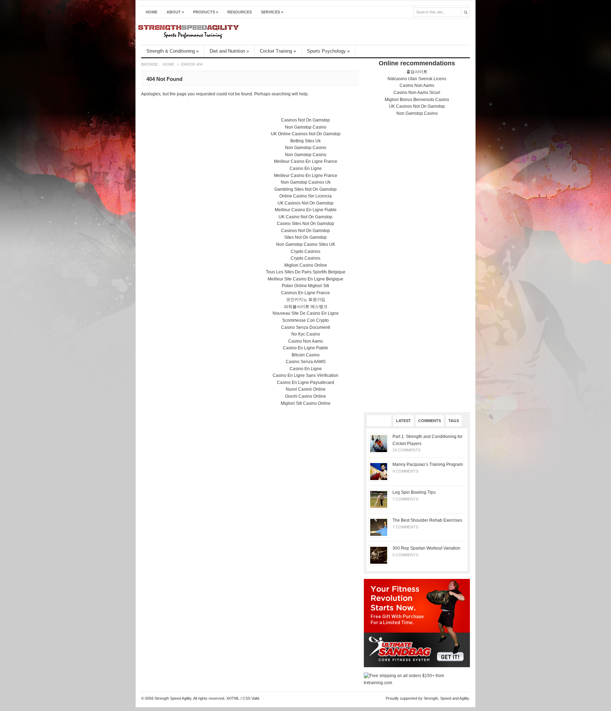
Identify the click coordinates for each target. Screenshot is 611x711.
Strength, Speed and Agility (446, 698)
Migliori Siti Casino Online (306, 403)
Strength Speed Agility (300, 31)
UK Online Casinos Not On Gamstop (306, 133)
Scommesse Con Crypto (305, 320)
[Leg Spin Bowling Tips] (378, 499)
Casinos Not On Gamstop (305, 120)
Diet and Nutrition (229, 51)
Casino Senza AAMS (306, 361)
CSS (246, 698)
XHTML (232, 698)
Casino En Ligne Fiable (305, 347)
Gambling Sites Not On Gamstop (305, 189)
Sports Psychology (328, 51)
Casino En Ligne (306, 168)
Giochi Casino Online (305, 396)
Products (205, 12)
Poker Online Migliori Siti (305, 285)
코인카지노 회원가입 (305, 299)
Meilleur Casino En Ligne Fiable (306, 209)
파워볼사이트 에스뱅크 (305, 306)
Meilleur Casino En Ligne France (305, 161)
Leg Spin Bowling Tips (414, 492)
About (175, 12)
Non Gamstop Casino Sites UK (305, 244)
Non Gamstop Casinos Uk (306, 182)
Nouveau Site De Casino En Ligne (306, 313)
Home (151, 12)
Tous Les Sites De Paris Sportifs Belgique (305, 271)
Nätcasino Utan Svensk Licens (417, 78)
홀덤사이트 (416, 71)
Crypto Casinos (305, 251)
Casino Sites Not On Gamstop (305, 223)
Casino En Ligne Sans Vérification (305, 375)
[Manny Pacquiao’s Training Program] (378, 471)
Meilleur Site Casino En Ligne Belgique (305, 279)
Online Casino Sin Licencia (305, 196)
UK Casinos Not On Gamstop (417, 106)
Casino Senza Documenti (305, 327)
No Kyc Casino (305, 334)
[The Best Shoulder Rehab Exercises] (378, 527)
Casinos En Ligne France (305, 292)
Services (272, 12)
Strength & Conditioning (172, 51)
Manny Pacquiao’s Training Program (427, 464)
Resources (239, 12)
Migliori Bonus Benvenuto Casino (417, 99)
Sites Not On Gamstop (305, 237)
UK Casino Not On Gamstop (305, 216)
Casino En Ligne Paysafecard (305, 382)
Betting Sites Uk (305, 140)
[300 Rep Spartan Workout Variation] (378, 555)
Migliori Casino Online (305, 265)
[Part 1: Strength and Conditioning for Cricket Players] (378, 443)
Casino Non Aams (417, 85)
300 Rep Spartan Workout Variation (426, 548)
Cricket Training (278, 51)
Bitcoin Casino (306, 354)
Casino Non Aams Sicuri (417, 92)
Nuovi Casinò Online (306, 389)
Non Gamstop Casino (417, 113)
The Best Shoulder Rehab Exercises (427, 520)
